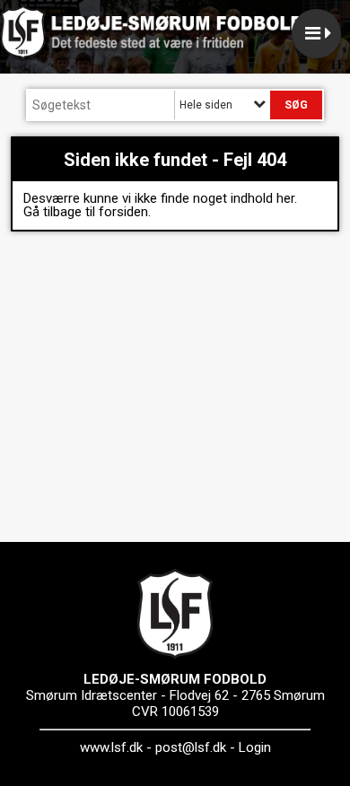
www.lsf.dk (111, 747)
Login (255, 747)
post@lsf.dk (190, 747)
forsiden (123, 212)
